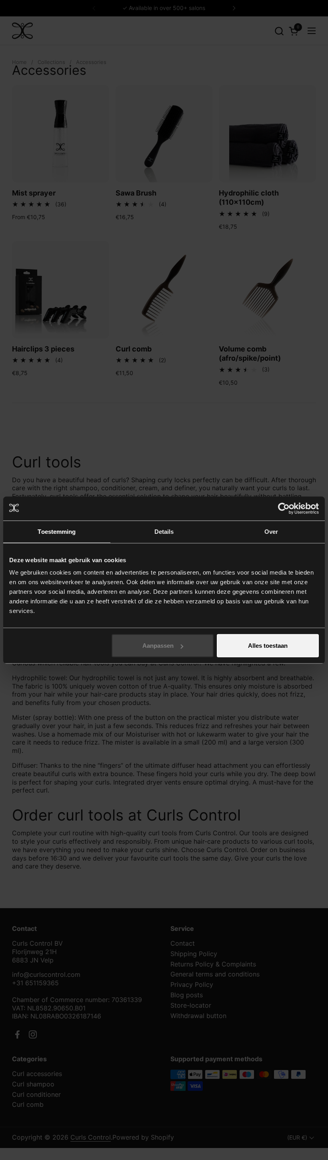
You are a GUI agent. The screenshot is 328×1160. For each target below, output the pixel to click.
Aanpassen (158, 645)
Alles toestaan (268, 645)
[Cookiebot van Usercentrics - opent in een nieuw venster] (284, 508)
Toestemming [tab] (57, 531)
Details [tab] (164, 531)
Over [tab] (271, 531)
